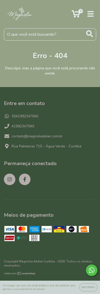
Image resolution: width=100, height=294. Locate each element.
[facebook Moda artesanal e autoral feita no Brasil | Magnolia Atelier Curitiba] (25, 179)
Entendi (88, 287)
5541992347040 (25, 116)
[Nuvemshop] (20, 274)
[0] (76, 15)
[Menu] (90, 14)
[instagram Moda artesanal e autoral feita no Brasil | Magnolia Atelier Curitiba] (9, 179)
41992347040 (23, 126)
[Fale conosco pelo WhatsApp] (91, 270)
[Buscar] (90, 34)
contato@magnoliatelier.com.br (37, 136)
